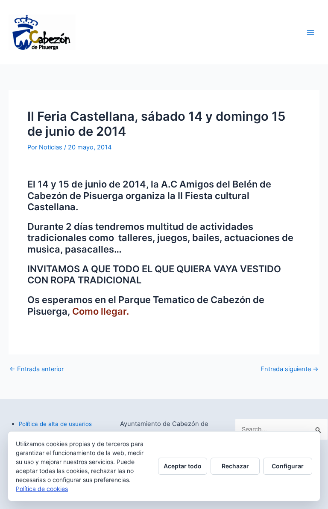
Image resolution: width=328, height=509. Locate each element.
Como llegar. (100, 311)
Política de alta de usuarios (55, 423)
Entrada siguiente (290, 369)
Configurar (288, 466)
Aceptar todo (183, 466)
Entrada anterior (36, 369)
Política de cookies (42, 488)
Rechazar (235, 466)
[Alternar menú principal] (310, 33)
